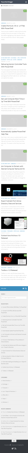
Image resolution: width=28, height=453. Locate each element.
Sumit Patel (5, 415)
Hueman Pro (21, 445)
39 (25, 151)
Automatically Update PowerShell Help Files (13, 330)
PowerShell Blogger (7, 2)
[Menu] (26, 2)
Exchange (13, 58)
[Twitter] (23, 288)
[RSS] (26, 288)
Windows (3, 23)
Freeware (10, 231)
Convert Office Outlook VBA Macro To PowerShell (14, 307)
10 (25, 10)
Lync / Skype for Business (9, 391)
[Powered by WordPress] (10, 444)
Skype (14, 59)
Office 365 (9, 59)
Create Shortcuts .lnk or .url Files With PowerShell (14, 316)
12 (25, 84)
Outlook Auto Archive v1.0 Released (11, 367)
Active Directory (5, 58)
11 (25, 186)
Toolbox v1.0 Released (9, 270)
